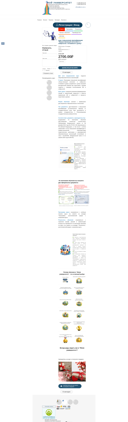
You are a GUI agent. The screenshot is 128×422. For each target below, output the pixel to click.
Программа (69, 29)
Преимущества (76, 32)
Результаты (78, 29)
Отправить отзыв (48, 73)
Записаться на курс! (70, 68)
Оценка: (44, 68)
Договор (61, 36)
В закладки (66, 72)
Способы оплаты (49, 406)
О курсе (61, 29)
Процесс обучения (64, 32)
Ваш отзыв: (45, 58)
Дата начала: (62, 59)
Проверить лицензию (61, 194)
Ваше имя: (45, 52)
